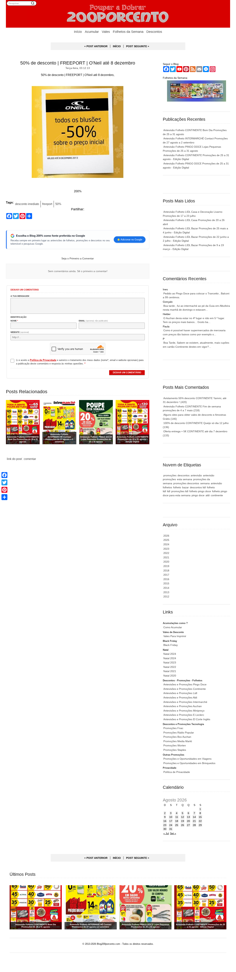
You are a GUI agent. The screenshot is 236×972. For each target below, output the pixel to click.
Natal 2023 (169, 662)
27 (188, 825)
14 (194, 816)
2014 (166, 587)
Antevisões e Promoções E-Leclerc (183, 714)
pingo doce (198, 495)
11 (176, 816)
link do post (14, 458)
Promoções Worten (174, 745)
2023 (166, 548)
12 (182, 816)
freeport (47, 204)
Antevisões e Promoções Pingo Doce (184, 684)
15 (200, 816)
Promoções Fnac (173, 728)
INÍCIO (117, 46)
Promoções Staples (174, 749)
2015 (166, 583)
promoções (169, 475)
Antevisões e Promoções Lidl (180, 693)
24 (170, 825)
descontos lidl (198, 487)
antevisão (196, 475)
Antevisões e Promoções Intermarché (185, 701)
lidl (168, 491)
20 (188, 821)
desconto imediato (27, 204)
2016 (166, 579)
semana (205, 483)
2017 (166, 574)
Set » (173, 833)
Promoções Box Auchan (177, 736)
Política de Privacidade (176, 772)
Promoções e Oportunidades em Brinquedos (189, 763)
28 (194, 825)
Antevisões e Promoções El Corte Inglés (186, 719)
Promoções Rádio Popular (178, 732)
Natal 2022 (169, 666)
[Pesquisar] (32, 3)
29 (200, 825)
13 (188, 816)
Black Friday (170, 645)
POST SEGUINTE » (137, 46)
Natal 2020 (169, 675)
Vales (106, 32)
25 (176, 825)
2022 (166, 553)
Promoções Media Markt (177, 741)
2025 (166, 539)
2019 (166, 566)
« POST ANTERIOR (95, 46)
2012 (166, 596)
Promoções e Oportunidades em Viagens (187, 758)
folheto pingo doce (200, 491)
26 (182, 825)
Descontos (154, 32)
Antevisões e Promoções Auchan (182, 706)
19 (182, 821)
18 (176, 821)
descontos (184, 475)
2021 (166, 557)
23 (164, 825)
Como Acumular (172, 627)
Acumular (92, 32)
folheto (177, 487)
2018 (166, 570)
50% (58, 204)
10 (170, 816)
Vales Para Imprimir (174, 636)
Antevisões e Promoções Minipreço (183, 710)
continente (217, 495)
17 (170, 821)
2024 (166, 544)
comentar (30, 458)
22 (200, 821)
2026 (166, 535)
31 (170, 828)
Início (78, 32)
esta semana (184, 479)
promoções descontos (186, 483)
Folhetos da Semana (128, 32)
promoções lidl (179, 491)
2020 (166, 561)
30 (164, 828)
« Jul (166, 833)
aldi (208, 495)
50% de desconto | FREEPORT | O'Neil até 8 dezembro (77, 62)
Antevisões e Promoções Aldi (180, 697)
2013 (166, 592)
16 (164, 821)
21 (194, 821)
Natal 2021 (169, 671)
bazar (185, 487)
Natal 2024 (169, 653)
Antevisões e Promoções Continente (184, 688)
